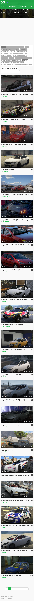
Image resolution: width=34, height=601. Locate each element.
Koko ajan (9, 68)
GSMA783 (5, 171)
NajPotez (4, 502)
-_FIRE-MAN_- (6, 221)
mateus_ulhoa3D (6, 196)
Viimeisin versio (10, 72)
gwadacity (4, 246)
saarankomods (6, 326)
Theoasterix (5, 477)
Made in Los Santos (6, 598)
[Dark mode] (29, 6)
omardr (4, 452)
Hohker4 (4, 121)
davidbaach (5, 96)
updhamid (4, 146)
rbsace (4, 527)
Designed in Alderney (6, 596)
